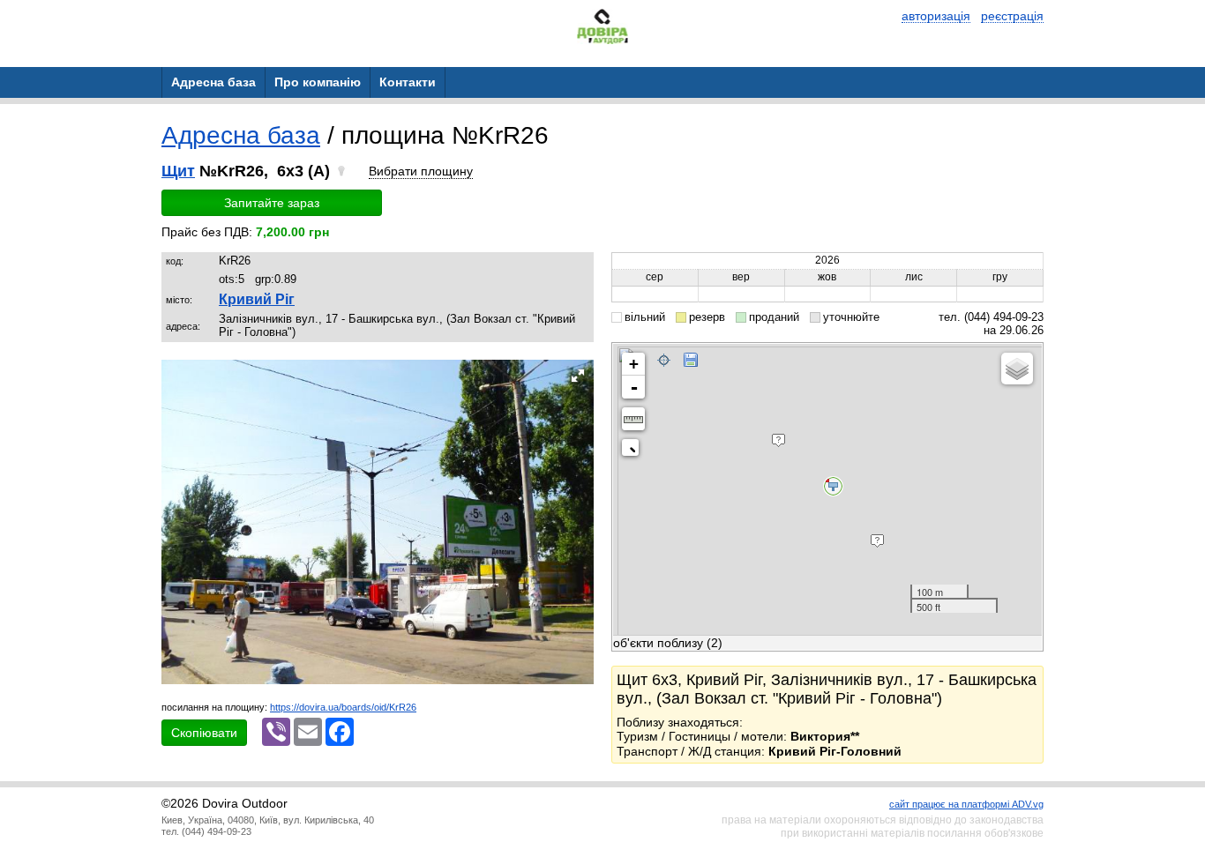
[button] (578, 375)
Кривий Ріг (257, 299)
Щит (178, 171)
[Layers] (1017, 368)
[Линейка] (633, 418)
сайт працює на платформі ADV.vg (966, 804)
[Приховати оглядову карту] (633, 451)
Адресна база (240, 135)
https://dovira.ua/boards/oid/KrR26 (343, 707)
